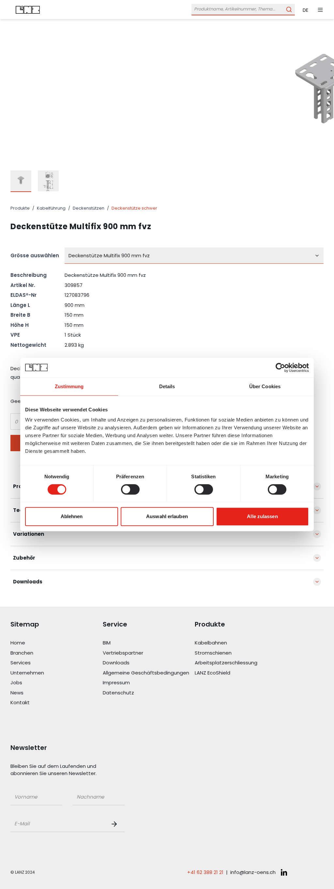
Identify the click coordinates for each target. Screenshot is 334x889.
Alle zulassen (262, 516)
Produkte (20, 208)
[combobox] (194, 255)
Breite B (20, 314)
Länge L (20, 305)
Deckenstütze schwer (134, 208)
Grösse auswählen (34, 255)
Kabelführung (51, 208)
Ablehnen (72, 516)
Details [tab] (167, 386)
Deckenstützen (88, 208)
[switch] (130, 489)
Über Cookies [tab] (265, 386)
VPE (15, 334)
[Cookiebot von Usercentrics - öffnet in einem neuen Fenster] (280, 368)
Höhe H (19, 325)
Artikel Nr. (22, 285)
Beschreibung (28, 275)
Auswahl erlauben (167, 516)
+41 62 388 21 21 (205, 872)
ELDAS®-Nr (23, 295)
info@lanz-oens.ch (253, 872)
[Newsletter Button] (115, 824)
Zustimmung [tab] (69, 386)
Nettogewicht (28, 344)
